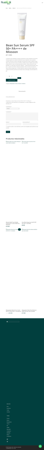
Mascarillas (9, 429)
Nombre (7, 122)
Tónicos (8, 423)
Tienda (8, 410)
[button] (40, 446)
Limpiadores (9, 431)
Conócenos (9, 408)
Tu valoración (8, 111)
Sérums (8, 420)
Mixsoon (14, 8)
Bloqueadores (12, 83)
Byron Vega (14, 448)
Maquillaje (8, 432)
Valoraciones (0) (22, 91)
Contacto (8, 411)
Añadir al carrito (11, 80)
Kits (7, 425)
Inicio (7, 8)
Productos (23, 83)
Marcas (10, 8)
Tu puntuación (9, 106)
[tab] (22, 91)
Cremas (8, 418)
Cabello (8, 427)
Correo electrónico (26, 122)
